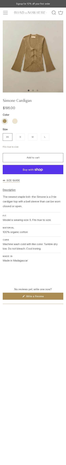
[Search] (53, 12)
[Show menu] (5, 12)
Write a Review (39, 297)
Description (9, 189)
